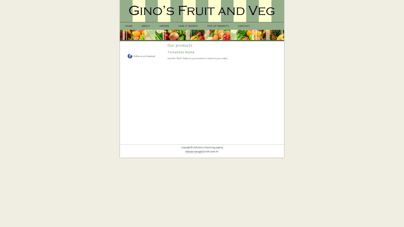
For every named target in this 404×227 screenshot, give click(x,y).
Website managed (194, 151)
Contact (244, 25)
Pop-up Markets (218, 25)
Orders (164, 25)
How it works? (188, 25)
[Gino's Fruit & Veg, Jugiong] (202, 11)
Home (129, 25)
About (146, 25)
